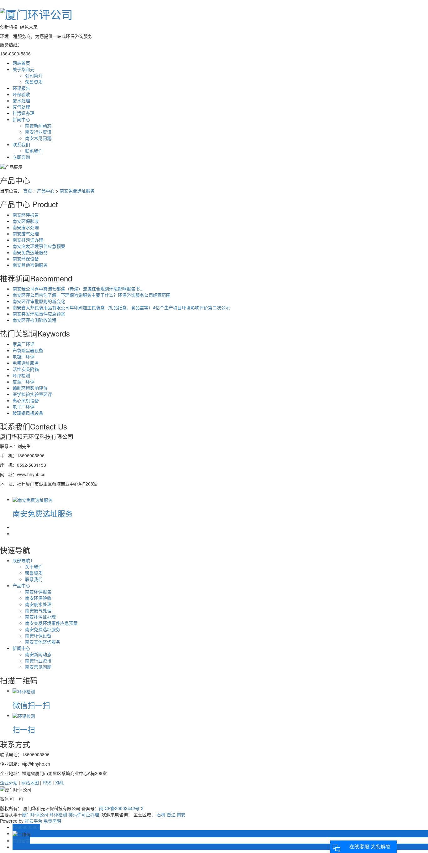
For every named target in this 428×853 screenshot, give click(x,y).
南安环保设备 (26, 258)
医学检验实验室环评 (32, 394)
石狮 (161, 814)
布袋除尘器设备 (28, 350)
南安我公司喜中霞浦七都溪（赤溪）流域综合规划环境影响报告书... (78, 288)
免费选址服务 (26, 363)
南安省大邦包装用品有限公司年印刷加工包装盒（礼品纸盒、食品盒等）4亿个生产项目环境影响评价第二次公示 (121, 307)
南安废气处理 (26, 233)
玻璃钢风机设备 (28, 413)
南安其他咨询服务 (30, 265)
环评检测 (21, 375)
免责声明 (52, 821)
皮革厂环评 (23, 381)
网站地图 (30, 782)
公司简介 (34, 75)
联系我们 (34, 150)
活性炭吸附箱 (26, 369)
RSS (47, 782)
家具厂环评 (23, 344)
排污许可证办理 (83, 814)
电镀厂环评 (23, 356)
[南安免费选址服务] (33, 499)
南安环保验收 (26, 221)
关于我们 (34, 566)
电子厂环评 (23, 406)
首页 (27, 191)
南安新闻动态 (38, 125)
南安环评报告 (26, 215)
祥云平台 (33, 821)
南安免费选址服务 (77, 191)
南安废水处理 (26, 227)
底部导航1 (23, 560)
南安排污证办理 (28, 240)
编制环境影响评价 (30, 388)
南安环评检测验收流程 (34, 320)
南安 (181, 814)
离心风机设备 (26, 400)
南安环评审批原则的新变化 (39, 301)
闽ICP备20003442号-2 (121, 808)
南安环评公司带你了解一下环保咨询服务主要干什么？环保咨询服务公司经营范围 (91, 295)
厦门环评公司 (35, 814)
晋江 (171, 814)
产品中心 (46, 191)
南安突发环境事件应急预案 (39, 246)
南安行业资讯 (38, 132)
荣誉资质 (34, 82)
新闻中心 (21, 648)
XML (59, 782)
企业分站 (9, 782)
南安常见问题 (38, 138)
